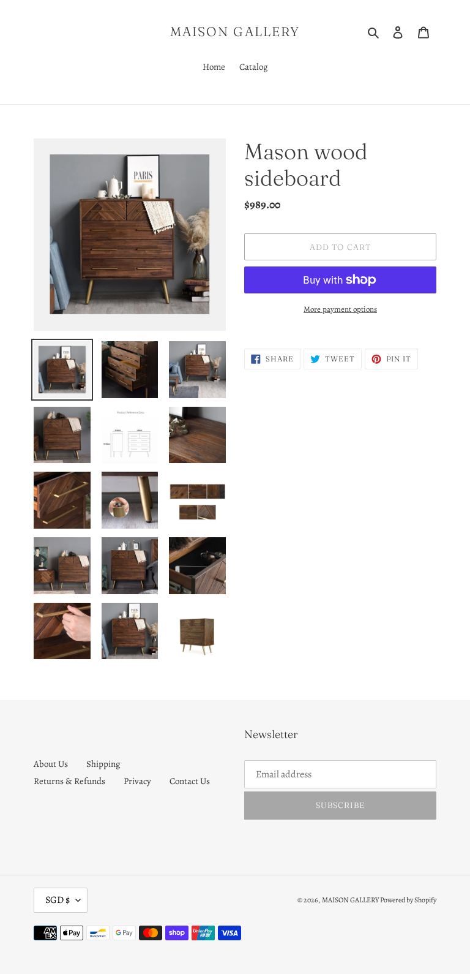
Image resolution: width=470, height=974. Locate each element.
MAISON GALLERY (235, 31)
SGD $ (57, 900)
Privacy (137, 781)
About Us (51, 764)
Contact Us (190, 781)
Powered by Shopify (408, 900)
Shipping (103, 764)
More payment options (340, 309)
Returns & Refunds (69, 781)
